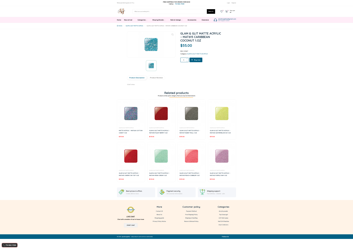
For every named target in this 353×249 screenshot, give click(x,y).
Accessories (192, 20)
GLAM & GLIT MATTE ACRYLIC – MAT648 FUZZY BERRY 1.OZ (159, 132)
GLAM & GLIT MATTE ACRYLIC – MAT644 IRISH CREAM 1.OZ (159, 174)
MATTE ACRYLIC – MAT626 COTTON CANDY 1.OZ (130, 132)
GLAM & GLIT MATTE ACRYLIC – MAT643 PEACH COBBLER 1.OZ (190, 174)
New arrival (128, 20)
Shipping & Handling (191, 218)
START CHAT (131, 225)
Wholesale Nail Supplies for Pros (125, 2)
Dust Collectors (223, 225)
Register (234, 2)
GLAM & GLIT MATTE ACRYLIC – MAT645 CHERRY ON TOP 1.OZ (129, 174)
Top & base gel (223, 214)
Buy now (197, 60)
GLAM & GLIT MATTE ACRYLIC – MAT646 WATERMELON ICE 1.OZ (220, 132)
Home (119, 20)
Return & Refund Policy (191, 221)
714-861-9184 (11, 245)
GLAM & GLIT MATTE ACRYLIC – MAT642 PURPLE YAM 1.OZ (220, 174)
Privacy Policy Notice (159, 221)
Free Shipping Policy (191, 214)
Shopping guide (159, 218)
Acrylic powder (223, 211)
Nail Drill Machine (223, 221)
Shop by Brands (158, 20)
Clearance (205, 20)
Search (211, 11)
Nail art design (175, 20)
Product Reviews (156, 78)
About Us (159, 214)
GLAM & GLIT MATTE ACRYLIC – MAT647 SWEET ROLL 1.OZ (190, 132)
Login (228, 2)
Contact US (159, 211)
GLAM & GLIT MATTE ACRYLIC (134, 26)
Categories (142, 20)
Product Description (137, 78)
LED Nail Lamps (223, 218)
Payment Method (191, 211)
